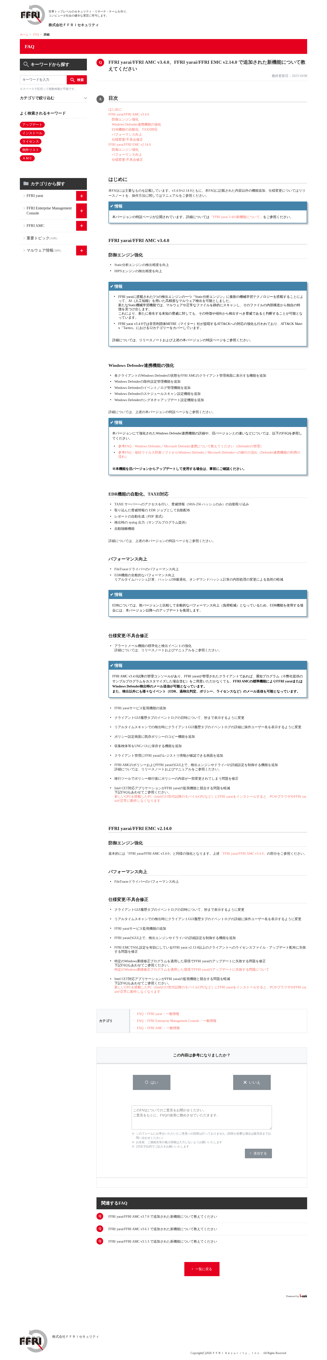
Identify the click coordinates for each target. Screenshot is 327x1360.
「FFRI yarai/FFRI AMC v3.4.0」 (243, 853)
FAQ (36, 34)
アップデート (32, 125)
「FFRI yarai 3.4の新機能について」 (236, 217)
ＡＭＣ (27, 158)
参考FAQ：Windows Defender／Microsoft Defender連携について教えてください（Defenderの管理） (190, 446)
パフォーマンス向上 (125, 134)
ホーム (24, 34)
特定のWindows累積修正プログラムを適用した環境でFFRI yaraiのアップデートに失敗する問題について (191, 969)
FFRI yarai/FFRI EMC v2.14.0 (129, 144)
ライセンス (30, 141)
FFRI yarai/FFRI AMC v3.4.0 (128, 114)
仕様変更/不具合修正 (125, 139)
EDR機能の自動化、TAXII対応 (133, 129)
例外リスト (30, 150)
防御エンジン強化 (123, 119)
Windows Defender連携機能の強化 (134, 124)
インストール (32, 133)
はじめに (115, 109)
